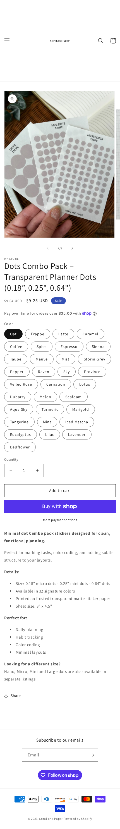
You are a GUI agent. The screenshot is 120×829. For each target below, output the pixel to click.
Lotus (84, 384)
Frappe (37, 333)
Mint (47, 421)
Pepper (17, 371)
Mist (65, 359)
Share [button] (16, 695)
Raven (43, 371)
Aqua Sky (18, 409)
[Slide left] (48, 248)
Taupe (15, 359)
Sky (66, 371)
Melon (45, 396)
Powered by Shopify (78, 819)
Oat (13, 333)
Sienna (98, 346)
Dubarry (17, 396)
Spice (42, 346)
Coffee (16, 346)
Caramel (91, 333)
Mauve (42, 359)
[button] (7, 41)
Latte (63, 333)
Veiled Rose (21, 384)
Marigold (80, 409)
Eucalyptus (20, 434)
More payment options (60, 520)
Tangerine (19, 421)
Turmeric (50, 409)
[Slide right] (72, 248)
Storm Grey (94, 359)
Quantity (11, 459)
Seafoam (73, 396)
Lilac (49, 434)
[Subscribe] (92, 755)
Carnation (55, 384)
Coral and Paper (51, 819)
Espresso (69, 346)
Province (92, 371)
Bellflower (20, 447)
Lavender (77, 434)
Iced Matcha (76, 421)
